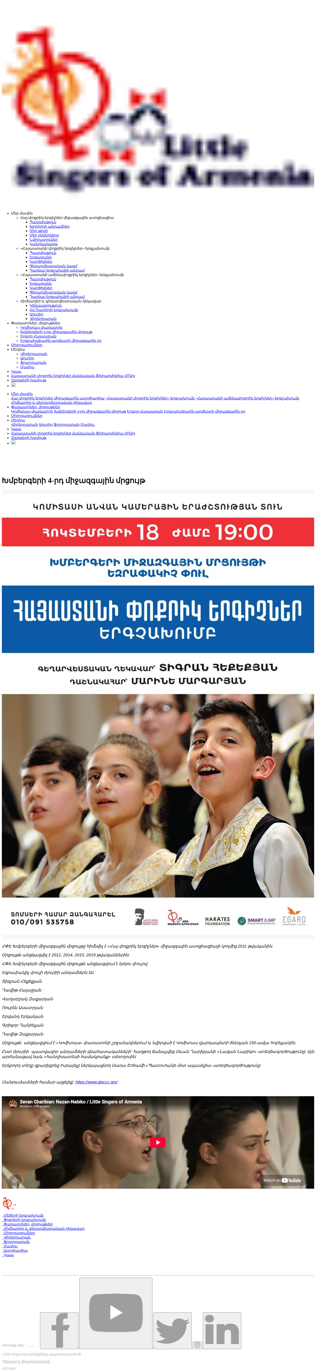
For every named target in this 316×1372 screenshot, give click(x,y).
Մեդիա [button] (18, 420)
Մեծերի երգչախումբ (23, 1215)
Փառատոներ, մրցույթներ (27, 1224)
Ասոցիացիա (15, 1250)
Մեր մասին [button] (22, 394)
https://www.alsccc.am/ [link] (96, 1082)
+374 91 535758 (16, 1269)
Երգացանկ (41, 257)
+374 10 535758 (17, 1265)
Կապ (16, 371)
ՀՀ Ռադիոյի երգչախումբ (54, 310)
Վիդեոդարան (43, 319)
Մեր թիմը (39, 231)
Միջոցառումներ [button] (26, 416)
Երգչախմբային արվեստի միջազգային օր (61, 341)
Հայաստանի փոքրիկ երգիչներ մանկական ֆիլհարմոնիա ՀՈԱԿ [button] (73, 433)
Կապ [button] (16, 429)
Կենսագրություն (46, 305)
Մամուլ (27, 367)
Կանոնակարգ (44, 244)
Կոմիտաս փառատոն (41, 327)
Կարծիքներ (41, 262)
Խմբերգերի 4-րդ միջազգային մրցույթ (56, 332)
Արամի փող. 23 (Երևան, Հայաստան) (38, 1260)
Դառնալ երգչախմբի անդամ (57, 270)
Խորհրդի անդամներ (50, 226)
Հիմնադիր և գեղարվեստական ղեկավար (51, 403)
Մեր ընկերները (44, 235)
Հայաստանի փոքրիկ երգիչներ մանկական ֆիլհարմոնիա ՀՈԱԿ (73, 376)
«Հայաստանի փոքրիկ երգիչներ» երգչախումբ (150, 398)
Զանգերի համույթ (28, 380)
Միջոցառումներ (26, 345)
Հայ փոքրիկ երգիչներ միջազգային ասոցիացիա (58, 398)
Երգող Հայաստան (38, 336)
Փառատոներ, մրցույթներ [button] (35, 407)
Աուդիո (36, 314)
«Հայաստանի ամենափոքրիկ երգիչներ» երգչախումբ (247, 398)
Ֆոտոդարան (33, 363)
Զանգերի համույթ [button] (28, 438)
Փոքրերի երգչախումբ (24, 1220)
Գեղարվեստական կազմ (53, 266)
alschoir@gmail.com (19, 1273)
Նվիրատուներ (44, 240)
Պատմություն (43, 222)
